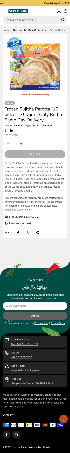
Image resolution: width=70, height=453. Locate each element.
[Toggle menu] (5, 11)
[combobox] (35, 20)
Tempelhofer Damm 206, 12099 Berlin (33, 383)
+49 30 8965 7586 (21, 357)
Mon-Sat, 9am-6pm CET (24, 344)
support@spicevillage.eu (25, 370)
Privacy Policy (58, 323)
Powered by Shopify (39, 447)
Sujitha (18, 125)
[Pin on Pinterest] (38, 232)
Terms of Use (41, 323)
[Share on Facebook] (18, 232)
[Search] (63, 20)
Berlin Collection (42, 125)
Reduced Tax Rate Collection (29, 30)
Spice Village (19, 447)
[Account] (59, 11)
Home (6, 30)
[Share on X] (28, 232)
